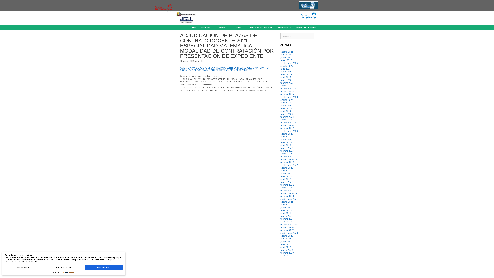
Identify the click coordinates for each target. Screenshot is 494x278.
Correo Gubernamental (306, 27)
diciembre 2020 (288, 224)
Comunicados (204, 76)
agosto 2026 (286, 51)
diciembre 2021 (288, 190)
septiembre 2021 (289, 198)
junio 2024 (285, 105)
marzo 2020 (286, 249)
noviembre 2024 (288, 91)
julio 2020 (285, 238)
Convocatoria (216, 76)
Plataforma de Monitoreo (260, 27)
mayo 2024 (286, 108)
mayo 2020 (286, 244)
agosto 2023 (286, 133)
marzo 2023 (286, 147)
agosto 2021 (286, 201)
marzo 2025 (286, 80)
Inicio (194, 27)
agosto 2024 (286, 99)
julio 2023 (285, 136)
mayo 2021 (286, 210)
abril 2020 (285, 247)
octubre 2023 (287, 128)
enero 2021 (286, 221)
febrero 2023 (287, 150)
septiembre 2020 (289, 232)
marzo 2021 (286, 215)
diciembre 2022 (288, 156)
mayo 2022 (286, 176)
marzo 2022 (286, 181)
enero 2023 (286, 153)
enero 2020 (286, 255)
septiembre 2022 (289, 164)
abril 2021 (285, 213)
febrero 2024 (287, 116)
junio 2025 (285, 71)
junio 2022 (285, 173)
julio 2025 (285, 68)
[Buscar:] (297, 35)
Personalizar (23, 267)
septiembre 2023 (289, 130)
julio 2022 (285, 170)
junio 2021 (285, 207)
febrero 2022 (287, 184)
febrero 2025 (287, 82)
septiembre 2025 (289, 63)
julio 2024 (285, 102)
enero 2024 (286, 119)
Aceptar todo (103, 267)
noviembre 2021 (288, 193)
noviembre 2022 (288, 159)
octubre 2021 (287, 196)
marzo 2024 (286, 113)
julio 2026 (285, 54)
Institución (205, 27)
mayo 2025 (286, 74)
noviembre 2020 (288, 227)
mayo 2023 (286, 142)
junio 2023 (285, 139)
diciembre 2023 (288, 122)
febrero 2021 (287, 218)
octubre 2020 (287, 230)
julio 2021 (285, 204)
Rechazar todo (63, 267)
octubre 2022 (287, 162)
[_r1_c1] (308, 18)
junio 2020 (285, 241)
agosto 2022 (286, 167)
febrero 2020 (287, 252)
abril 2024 (285, 111)
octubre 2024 (287, 94)
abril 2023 (285, 145)
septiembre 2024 (289, 96)
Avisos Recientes (190, 76)
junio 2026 (285, 57)
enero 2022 (286, 187)
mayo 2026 (286, 60)
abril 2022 (285, 179)
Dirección (222, 27)
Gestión (238, 27)
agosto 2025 (286, 65)
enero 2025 (286, 85)
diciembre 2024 (288, 88)
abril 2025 (285, 77)
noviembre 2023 (288, 125)
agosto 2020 (286, 235)
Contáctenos (282, 27)
